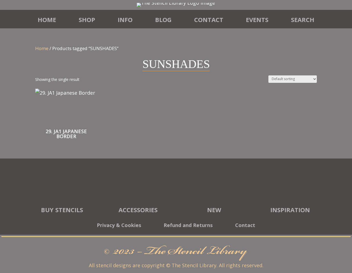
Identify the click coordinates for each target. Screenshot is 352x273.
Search (302, 19)
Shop (87, 19)
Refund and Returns (188, 225)
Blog (163, 19)
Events (257, 19)
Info (125, 19)
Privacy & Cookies (119, 225)
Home (47, 19)
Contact (208, 19)
